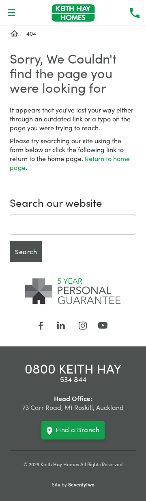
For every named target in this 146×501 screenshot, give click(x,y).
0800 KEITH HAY (73, 368)
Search (26, 251)
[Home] (14, 33)
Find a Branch (78, 429)
